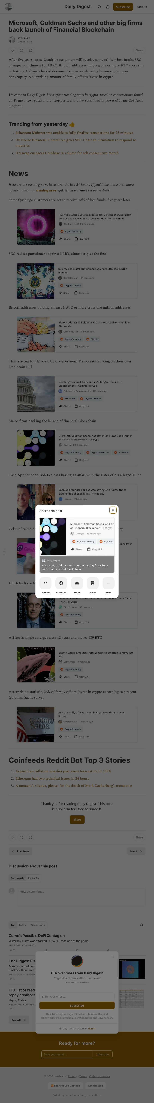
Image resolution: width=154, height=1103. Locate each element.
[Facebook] (61, 583)
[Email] (77, 583)
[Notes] (93, 583)
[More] (109, 583)
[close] (113, 510)
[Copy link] (45, 583)
